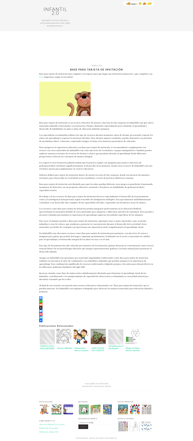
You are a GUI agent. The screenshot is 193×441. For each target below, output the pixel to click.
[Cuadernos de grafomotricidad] (68, 410)
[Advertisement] (96, 49)
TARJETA (107, 386)
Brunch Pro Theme (96, 438)
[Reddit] (96, 304)
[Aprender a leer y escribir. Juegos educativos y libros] (96, 414)
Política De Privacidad (48, 428)
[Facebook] (96, 298)
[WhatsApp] (96, 301)
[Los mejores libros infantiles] (84, 414)
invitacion (99, 386)
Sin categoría (102, 384)
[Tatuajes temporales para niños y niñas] (146, 414)
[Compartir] (96, 320)
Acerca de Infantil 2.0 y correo (52, 424)
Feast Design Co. (111, 438)
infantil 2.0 (55, 11)
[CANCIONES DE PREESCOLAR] (123, 431)
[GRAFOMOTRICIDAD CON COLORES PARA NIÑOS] (146, 431)
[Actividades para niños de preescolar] (45, 410)
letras (41, 77)
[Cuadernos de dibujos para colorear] (56, 410)
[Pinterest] (96, 314)
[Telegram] (96, 317)
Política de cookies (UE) (49, 432)
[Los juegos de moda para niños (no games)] (107, 414)
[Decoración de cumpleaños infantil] (135, 414)
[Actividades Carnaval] (123, 414)
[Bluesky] (96, 311)
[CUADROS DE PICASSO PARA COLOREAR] (135, 431)
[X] (96, 307)
